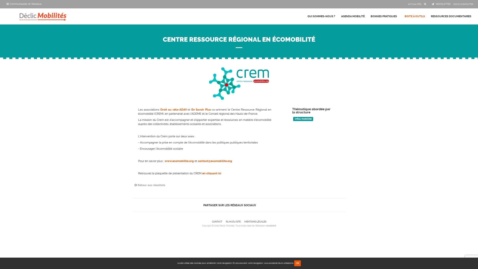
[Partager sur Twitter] (264, 205)
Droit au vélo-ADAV (174, 109)
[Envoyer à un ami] (274, 205)
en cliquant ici (211, 173)
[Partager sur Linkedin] (267, 205)
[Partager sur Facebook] (261, 205)
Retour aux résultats (151, 185)
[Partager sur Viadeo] (270, 205)
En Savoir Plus (201, 109)
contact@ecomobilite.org (215, 161)
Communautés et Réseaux (25, 3)
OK (297, 263)
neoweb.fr (271, 226)
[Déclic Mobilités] (43, 15)
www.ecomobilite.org (179, 161)
